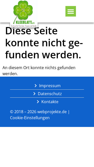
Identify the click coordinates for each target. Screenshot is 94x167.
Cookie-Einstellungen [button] (30, 117)
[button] (70, 11)
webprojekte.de (52, 111)
